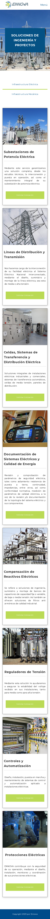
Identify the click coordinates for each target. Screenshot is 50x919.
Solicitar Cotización (25, 195)
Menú (44, 4)
